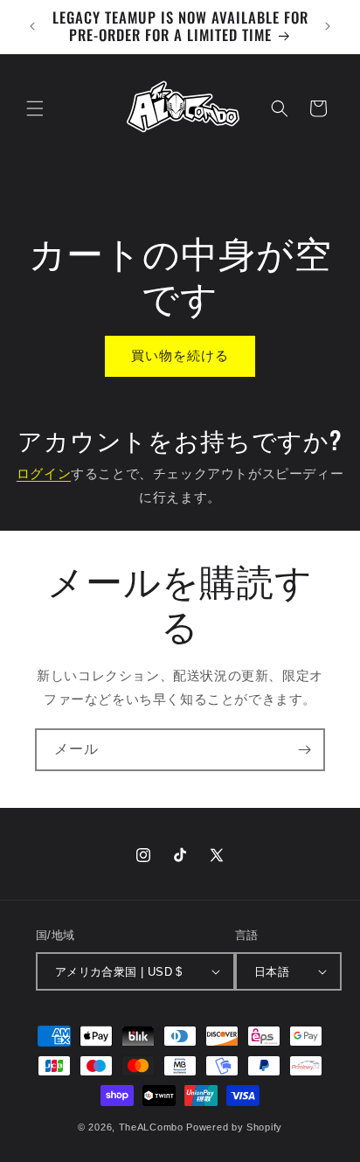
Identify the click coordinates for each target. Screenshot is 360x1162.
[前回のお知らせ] (32, 26)
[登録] (304, 749)
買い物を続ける (180, 355)
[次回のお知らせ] (327, 26)
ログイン (44, 473)
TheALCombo (151, 1127)
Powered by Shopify (234, 1127)
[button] (35, 108)
